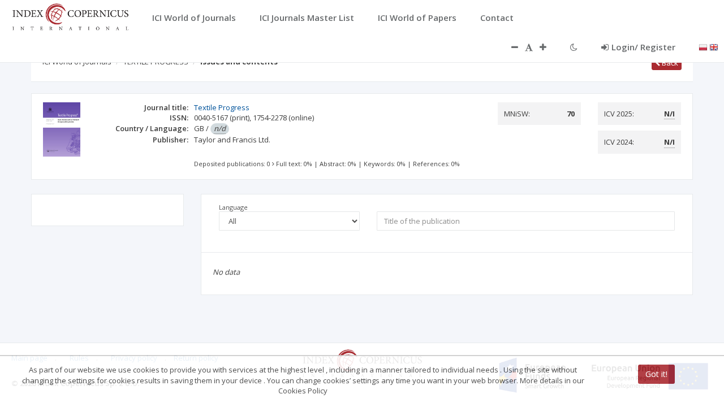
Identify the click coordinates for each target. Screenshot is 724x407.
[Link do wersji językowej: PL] (703, 46)
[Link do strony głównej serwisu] (70, 16)
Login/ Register (643, 47)
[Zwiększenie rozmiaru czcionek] (548, 47)
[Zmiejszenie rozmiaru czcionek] (509, 47)
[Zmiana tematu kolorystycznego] (573, 47)
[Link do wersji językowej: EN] (713, 46)
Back (669, 63)
